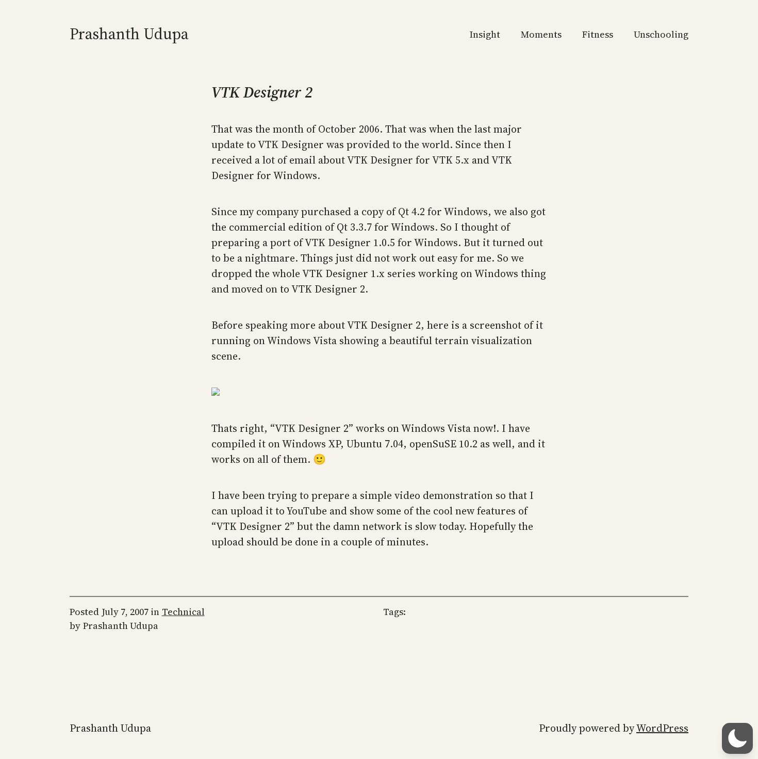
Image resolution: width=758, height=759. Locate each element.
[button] (737, 738)
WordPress (662, 728)
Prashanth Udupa (129, 33)
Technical (183, 611)
